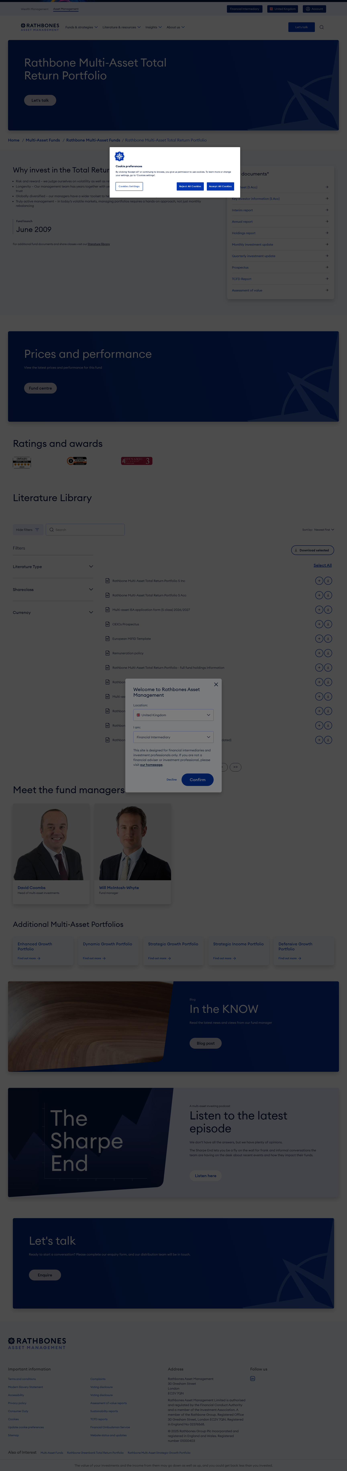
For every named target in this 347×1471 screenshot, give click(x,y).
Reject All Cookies (190, 186)
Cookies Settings (129, 186)
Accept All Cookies (220, 186)
